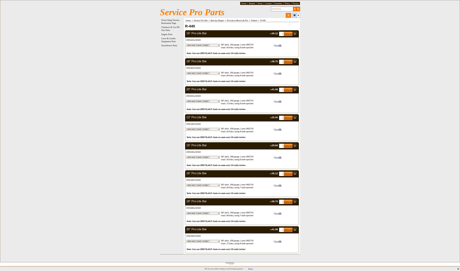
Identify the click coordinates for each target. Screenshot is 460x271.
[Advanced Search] (298, 9)
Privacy (250, 269)
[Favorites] (295, 34)
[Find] (294, 9)
